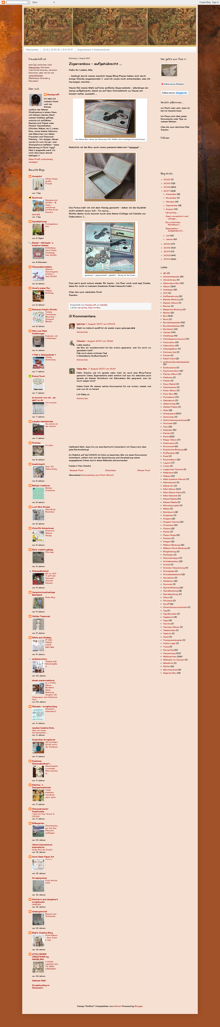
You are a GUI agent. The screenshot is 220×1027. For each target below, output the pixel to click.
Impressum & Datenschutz (93, 49)
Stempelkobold (40, 571)
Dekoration (169, 345)
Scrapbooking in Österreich (40, 986)
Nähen (166, 508)
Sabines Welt (39, 980)
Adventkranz (169, 280)
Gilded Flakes (170, 407)
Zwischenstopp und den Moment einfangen (51, 829)
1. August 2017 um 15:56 (99, 341)
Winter (166, 666)
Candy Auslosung (50, 358)
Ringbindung (169, 551)
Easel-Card (169, 358)
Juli (168, 235)
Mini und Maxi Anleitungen (39, 332)
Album (166, 286)
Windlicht (168, 663)
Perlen (166, 531)
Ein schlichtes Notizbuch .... (173, 223)
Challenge (168, 335)
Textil (166, 637)
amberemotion (39, 659)
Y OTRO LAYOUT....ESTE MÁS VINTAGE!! (51, 965)
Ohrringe (49, 552)
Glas (165, 410)
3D (165, 273)
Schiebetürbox (170, 561)
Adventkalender (171, 276)
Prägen (166, 541)
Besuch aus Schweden (50, 915)
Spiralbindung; (170, 594)
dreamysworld (39, 911)
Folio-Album (169, 390)
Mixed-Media (170, 502)
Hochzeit (167, 423)
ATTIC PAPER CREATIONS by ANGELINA (40, 956)
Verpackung (169, 653)
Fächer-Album (170, 374)
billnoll (117, 1006)
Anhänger (168, 289)
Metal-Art (168, 486)
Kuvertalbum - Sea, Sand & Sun (51, 937)
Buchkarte (168, 329)
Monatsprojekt (171, 505)
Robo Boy (50, 597)
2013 (167, 255)
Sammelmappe (171, 558)
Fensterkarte (169, 387)
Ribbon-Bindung (171, 545)
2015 (167, 248)
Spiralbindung (170, 591)
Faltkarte (167, 377)
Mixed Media (170, 499)
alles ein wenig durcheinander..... (39, 731)
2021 (167, 179)
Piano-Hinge (169, 535)
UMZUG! (36, 904)
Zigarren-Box (94, 307)
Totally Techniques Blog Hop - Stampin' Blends (50, 317)
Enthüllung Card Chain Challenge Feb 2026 (51, 251)
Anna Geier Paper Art (43, 856)
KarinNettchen (39, 221)
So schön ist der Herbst (51, 425)
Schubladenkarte (172, 574)
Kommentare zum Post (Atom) (97, 475)
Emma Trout (38, 376)
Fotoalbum (169, 397)
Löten (166, 466)
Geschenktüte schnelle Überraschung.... (51, 769)
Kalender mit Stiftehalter (51, 337)
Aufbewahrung (170, 296)
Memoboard (169, 482)
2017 (167, 191)
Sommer (167, 584)
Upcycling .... (172, 212)
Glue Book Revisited (50, 510)
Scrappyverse (39, 878)
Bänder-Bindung (171, 299)
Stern (166, 597)
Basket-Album (170, 303)
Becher (166, 306)
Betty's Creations (50, 489)
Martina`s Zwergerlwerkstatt (41, 786)
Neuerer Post (76, 470)
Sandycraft (53, 94)
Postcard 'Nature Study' (49, 533)
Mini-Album (169, 489)
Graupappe (169, 413)
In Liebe (49, 445)
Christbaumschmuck (174, 339)
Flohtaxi (36, 443)
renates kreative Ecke (43, 728)
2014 (167, 251)
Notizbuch (168, 512)
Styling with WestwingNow (51, 663)
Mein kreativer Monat (174, 479)
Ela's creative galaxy (42, 549)
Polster (167, 538)
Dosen (166, 355)
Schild (166, 564)
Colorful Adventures (43, 528)
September (172, 205)
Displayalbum (170, 349)
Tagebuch (168, 617)
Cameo (167, 332)
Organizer (168, 515)
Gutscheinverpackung (174, 420)
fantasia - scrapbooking (44, 706)
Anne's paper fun (41, 288)
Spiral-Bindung (171, 587)
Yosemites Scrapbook (43, 739)
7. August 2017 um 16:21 (102, 369)
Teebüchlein (169, 630)
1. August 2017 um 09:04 (100, 324)
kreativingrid (38, 464)
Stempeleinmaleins (42, 267)
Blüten (166, 312)
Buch (165, 319)
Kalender (167, 430)
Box (165, 316)
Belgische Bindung (172, 309)
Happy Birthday (49, 291)
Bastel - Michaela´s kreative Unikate (42, 244)
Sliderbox (168, 581)
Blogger (139, 1006)
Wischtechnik (170, 670)
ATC (165, 293)
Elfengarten (38, 823)
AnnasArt (37, 176)
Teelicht (167, 633)
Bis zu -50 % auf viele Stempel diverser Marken (50, 578)
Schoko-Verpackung (174, 568)
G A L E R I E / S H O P (58, 49)
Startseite (32, 49)
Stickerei (167, 600)
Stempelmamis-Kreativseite (40, 810)
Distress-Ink (169, 352)
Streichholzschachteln (175, 607)
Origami (167, 518)
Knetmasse (169, 443)
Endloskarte (169, 367)
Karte (166, 436)
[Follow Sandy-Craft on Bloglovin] (175, 94)
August (170, 209)
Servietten (168, 578)
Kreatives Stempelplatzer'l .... (41, 762)
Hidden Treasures (41, 616)
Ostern (166, 528)
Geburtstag (169, 403)
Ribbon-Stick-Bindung (175, 548)
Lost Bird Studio (41, 507)
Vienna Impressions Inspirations (42, 845)
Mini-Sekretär (170, 495)
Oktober (170, 202)
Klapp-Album (170, 440)
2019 (167, 183)
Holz (165, 426)
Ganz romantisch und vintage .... (177, 217)
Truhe (166, 646)
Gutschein (168, 417)
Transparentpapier (172, 640)
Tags (165, 620)
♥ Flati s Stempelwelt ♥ (44, 354)
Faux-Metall (169, 384)
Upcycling (82, 307)
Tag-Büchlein (170, 614)
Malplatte (168, 472)
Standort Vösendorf (50, 710)
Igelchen (81, 324)
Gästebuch (169, 400)
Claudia (81, 341)
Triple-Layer (169, 643)
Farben (166, 380)
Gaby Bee (82, 369)
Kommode (168, 446)
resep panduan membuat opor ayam (50, 793)
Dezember (171, 194)
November (171, 198)
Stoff (166, 604)
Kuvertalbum (169, 459)
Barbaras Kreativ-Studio (44, 309)
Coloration (169, 342)
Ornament (168, 525)
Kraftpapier (169, 453)
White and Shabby (41, 637)
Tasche (166, 623)
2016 (167, 244)
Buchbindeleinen (171, 326)
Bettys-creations (41, 485)
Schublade (168, 571)
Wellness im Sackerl (173, 660)
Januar (169, 239)
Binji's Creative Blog (42, 932)
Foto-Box (168, 394)
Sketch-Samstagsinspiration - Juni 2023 (51, 272)
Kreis (165, 456)
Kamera (167, 433)
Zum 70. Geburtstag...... (51, 469)
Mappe (167, 476)
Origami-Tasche (171, 522)
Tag (165, 610)
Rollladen (168, 555)
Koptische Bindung (173, 449)
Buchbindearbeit (171, 322)
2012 (167, 259)
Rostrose (37, 197)
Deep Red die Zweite (42, 850)
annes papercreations (43, 680)
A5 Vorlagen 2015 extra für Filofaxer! (51, 744)
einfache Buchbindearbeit (176, 362)
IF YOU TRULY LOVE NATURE (49, 643)
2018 (167, 187)
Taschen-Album (171, 627)
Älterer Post (143, 470)
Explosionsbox (171, 371)
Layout (167, 463)
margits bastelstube (42, 421)
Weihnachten (170, 656)
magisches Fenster (173, 469)
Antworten (82, 332)
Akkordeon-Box (171, 283)
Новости (48, 859)
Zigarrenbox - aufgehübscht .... (175, 229)
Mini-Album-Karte (172, 492)
